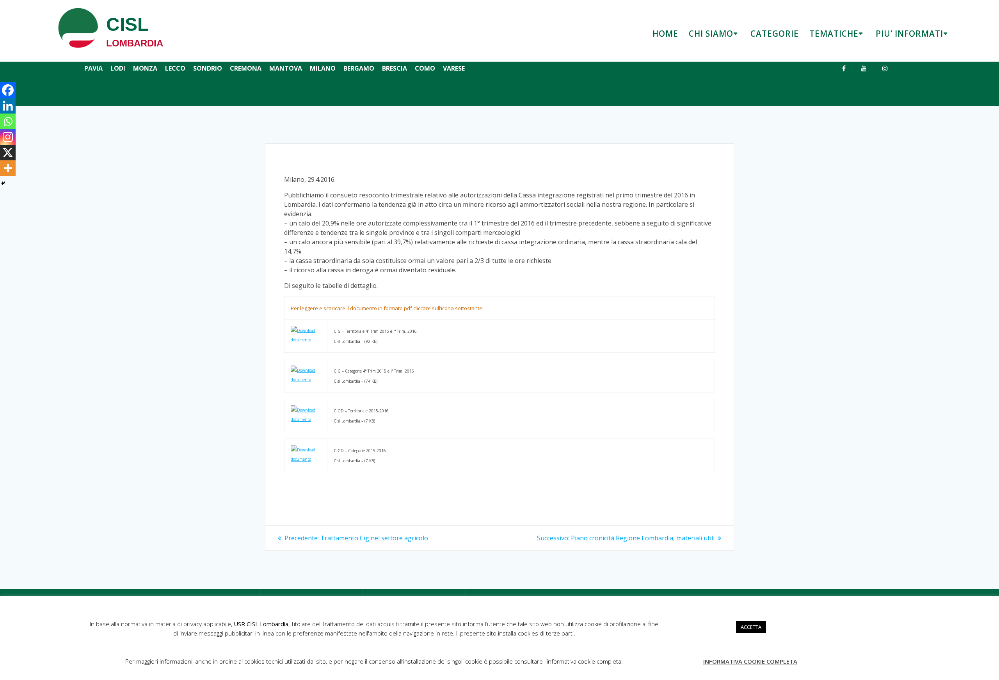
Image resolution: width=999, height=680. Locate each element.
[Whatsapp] (8, 121)
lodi (117, 68)
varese (454, 68)
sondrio (207, 68)
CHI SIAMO (711, 33)
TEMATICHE (834, 33)
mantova (285, 68)
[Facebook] (8, 90)
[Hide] (3, 183)
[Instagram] (8, 137)
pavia (93, 68)
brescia (394, 68)
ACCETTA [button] (751, 626)
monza (145, 68)
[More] (8, 168)
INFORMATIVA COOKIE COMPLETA (750, 661)
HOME (665, 33)
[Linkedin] (8, 106)
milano (323, 68)
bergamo (358, 68)
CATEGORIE (774, 33)
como (425, 68)
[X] (8, 152)
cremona (245, 68)
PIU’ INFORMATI (909, 33)
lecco (175, 68)
